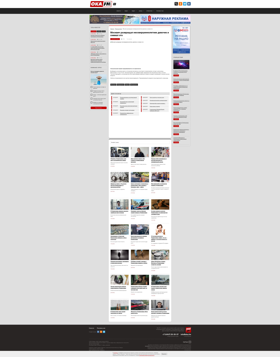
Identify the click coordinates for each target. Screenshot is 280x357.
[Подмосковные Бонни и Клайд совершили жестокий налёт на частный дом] (140, 284)
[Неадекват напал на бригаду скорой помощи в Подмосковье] (140, 209)
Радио (133, 11)
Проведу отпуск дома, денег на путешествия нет (99, 99)
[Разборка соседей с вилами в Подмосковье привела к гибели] (140, 259)
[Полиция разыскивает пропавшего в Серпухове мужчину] (120, 259)
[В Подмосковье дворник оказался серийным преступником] (120, 209)
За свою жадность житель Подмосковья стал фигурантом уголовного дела (159, 212)
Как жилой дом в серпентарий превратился (127, 102)
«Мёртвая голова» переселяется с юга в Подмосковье (98, 54)
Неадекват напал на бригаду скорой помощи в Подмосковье (139, 211)
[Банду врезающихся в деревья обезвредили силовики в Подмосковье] (140, 234)
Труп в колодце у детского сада (157, 97)
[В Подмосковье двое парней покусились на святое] (120, 309)
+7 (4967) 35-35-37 (170, 334)
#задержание (120, 84)
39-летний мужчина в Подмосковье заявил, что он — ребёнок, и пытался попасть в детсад (159, 239)
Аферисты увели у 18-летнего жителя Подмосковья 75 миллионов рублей (118, 185)
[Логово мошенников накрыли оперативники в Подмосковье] (120, 284)
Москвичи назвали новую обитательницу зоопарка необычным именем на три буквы (98, 61)
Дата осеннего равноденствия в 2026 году (98, 41)
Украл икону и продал (155, 106)
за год (104, 31)
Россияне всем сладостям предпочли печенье (128, 106)
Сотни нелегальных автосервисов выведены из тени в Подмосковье (181, 79)
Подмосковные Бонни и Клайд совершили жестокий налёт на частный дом (139, 288)
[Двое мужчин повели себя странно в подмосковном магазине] (140, 156)
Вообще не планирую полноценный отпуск (98, 103)
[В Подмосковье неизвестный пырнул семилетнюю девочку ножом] (160, 284)
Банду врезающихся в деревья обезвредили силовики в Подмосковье (139, 238)
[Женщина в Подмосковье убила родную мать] (140, 309)
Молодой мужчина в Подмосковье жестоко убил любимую (181, 94)
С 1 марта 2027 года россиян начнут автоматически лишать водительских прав (97, 48)
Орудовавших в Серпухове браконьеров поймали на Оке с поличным (119, 238)
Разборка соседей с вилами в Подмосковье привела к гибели (139, 262)
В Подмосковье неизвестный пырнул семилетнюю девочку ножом (159, 288)
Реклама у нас (160, 11)
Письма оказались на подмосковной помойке (128, 98)
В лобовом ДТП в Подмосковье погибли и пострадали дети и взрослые (180, 72)
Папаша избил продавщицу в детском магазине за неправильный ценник (159, 160)
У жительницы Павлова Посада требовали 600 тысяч (157, 110)
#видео (127, 84)
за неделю (93, 31)
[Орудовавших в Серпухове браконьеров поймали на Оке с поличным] (120, 234)
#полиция (113, 84)
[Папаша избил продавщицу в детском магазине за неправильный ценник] (160, 156)
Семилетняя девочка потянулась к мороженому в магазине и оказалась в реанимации (181, 131)
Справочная (149, 11)
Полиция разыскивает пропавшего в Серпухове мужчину (120, 262)
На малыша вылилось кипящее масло (158, 100)
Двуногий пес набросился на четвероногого (126, 113)
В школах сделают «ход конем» (127, 110)
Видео (126, 11)
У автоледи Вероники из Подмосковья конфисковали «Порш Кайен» (179, 139)
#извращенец (134, 84)
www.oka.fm (147, 346)
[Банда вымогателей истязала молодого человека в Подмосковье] (160, 309)
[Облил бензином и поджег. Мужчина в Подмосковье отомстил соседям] (160, 259)
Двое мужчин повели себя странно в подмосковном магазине (138, 160)
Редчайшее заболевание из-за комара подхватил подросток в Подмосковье (180, 87)
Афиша (140, 11)
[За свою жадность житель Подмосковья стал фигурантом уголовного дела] (160, 209)
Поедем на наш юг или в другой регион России (98, 91)
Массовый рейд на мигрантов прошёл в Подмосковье (159, 184)
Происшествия (118, 28)
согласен (116, 352)
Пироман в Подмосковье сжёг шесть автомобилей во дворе (118, 159)
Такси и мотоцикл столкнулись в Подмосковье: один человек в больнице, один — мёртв (139, 185)
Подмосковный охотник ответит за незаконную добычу (181, 101)
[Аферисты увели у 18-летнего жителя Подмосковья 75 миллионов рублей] (120, 182)
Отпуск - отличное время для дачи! (99, 95)
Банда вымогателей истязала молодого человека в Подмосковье (160, 312)
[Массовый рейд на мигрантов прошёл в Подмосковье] (160, 182)
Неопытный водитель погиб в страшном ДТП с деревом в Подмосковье (180, 109)
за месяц (99, 31)
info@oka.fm (186, 334)
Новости (118, 11)
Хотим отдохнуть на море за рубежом (99, 87)
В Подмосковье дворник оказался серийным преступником (119, 211)
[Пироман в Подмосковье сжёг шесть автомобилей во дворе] (120, 156)
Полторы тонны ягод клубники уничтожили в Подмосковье (98, 36)
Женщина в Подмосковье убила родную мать (139, 312)
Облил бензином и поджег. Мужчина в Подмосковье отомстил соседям (158, 263)
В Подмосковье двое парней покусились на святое (118, 312)
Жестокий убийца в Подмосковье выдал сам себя (181, 123)
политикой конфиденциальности (146, 355)
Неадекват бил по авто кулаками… (157, 103)
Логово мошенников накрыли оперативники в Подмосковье (118, 287)
